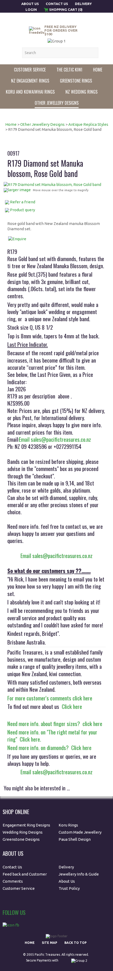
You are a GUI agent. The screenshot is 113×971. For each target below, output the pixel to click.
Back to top (75, 942)
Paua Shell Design (75, 839)
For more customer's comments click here (49, 698)
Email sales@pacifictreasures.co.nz (55, 439)
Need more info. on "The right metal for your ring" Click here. (52, 735)
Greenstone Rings (76, 81)
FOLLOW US (14, 912)
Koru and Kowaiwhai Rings (30, 92)
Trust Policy (69, 888)
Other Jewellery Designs (57, 103)
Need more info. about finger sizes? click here (54, 723)
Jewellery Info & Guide (79, 874)
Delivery (83, 4)
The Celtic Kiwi (69, 69)
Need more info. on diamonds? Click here (49, 747)
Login (31, 9)
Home (97, 69)
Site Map (49, 942)
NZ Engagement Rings (30, 81)
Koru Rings (68, 825)
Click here (70, 706)
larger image (19, 190)
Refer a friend (22, 202)
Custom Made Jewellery (80, 832)
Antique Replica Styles (88, 124)
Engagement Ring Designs (26, 825)
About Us (30, 4)
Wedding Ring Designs (23, 832)
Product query (22, 210)
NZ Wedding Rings (81, 92)
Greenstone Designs (21, 839)
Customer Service (30, 69)
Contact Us (57, 4)
